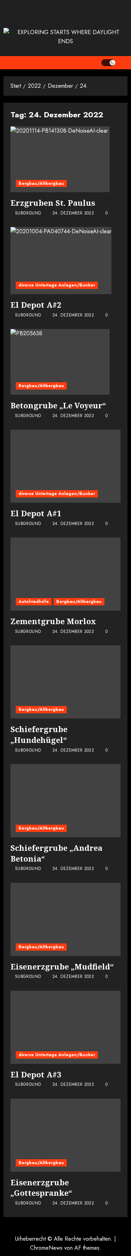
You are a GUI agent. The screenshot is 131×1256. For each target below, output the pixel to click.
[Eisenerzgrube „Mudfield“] (65, 919)
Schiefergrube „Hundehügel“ (38, 734)
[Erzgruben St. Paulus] (60, 159)
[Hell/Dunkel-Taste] (108, 62)
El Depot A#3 (35, 1074)
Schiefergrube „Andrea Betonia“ (56, 853)
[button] (123, 62)
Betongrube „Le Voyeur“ (58, 405)
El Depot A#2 (35, 304)
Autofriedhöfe (34, 601)
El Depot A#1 (35, 513)
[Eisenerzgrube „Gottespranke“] (65, 1135)
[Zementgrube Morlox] (65, 574)
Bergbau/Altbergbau (41, 183)
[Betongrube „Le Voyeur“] (60, 362)
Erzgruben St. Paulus (52, 202)
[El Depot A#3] (65, 1027)
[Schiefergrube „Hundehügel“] (65, 682)
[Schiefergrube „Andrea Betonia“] (65, 800)
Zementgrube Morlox (53, 621)
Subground (28, 213)
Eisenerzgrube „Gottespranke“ (41, 1187)
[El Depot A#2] (60, 260)
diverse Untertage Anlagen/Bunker (57, 285)
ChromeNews (46, 1248)
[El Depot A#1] (65, 466)
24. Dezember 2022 (73, 213)
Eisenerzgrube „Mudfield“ (62, 966)
